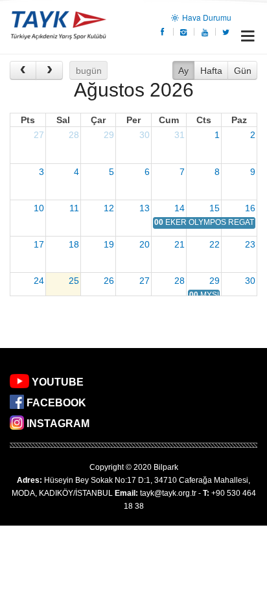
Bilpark (166, 467)
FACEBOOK (56, 402)
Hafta (211, 70)
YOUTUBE (58, 382)
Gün (242, 70)
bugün (89, 70)
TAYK (58, 27)
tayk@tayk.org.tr (168, 493)
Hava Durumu (205, 17)
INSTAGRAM (58, 423)
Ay (183, 70)
